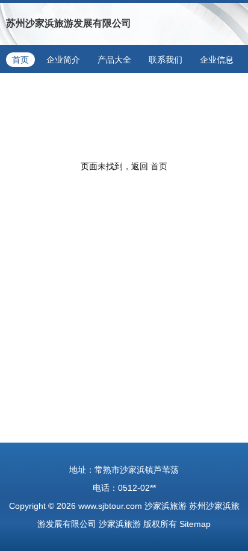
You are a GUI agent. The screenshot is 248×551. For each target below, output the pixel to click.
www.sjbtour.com (110, 506)
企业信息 (217, 59)
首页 (20, 59)
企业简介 (63, 59)
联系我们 (165, 59)
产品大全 (114, 59)
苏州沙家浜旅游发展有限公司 (68, 23)
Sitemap (195, 524)
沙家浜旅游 (165, 506)
